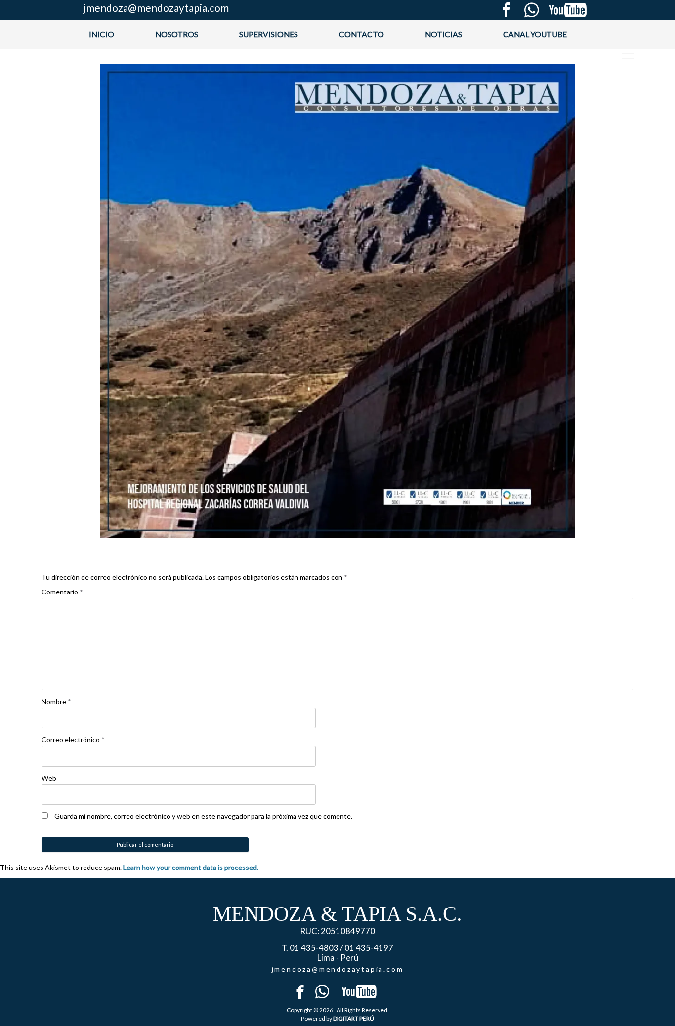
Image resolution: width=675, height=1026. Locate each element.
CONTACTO (361, 34)
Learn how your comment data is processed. (190, 867)
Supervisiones (268, 34)
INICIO (101, 34)
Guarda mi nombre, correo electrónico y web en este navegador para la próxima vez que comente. (203, 816)
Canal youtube (535, 34)
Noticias (443, 34)
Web (49, 778)
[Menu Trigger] (627, 53)
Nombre (56, 701)
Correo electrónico (73, 739)
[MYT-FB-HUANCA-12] (337, 301)
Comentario (62, 592)
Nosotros (176, 34)
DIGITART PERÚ (353, 1018)
